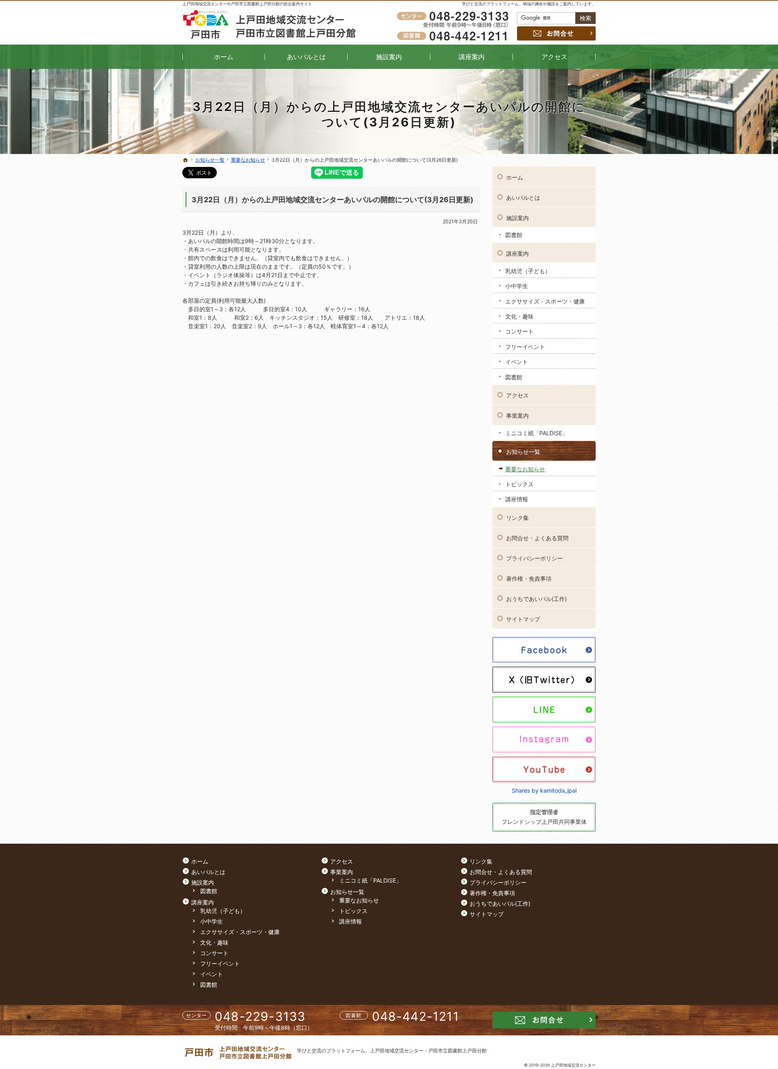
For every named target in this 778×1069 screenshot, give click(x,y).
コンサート (519, 331)
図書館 (513, 234)
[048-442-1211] (454, 36)
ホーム (514, 177)
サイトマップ (523, 619)
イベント (516, 361)
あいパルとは (523, 197)
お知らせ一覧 (523, 451)
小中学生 (516, 285)
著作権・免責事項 (528, 578)
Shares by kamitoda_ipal (544, 790)
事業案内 (517, 415)
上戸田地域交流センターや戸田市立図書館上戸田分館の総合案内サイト (247, 3)
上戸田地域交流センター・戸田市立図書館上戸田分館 (428, 1051)
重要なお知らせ (525, 469)
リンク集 (517, 517)
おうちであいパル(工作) (536, 598)
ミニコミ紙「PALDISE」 (536, 433)
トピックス (519, 484)
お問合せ (556, 33)
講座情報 (516, 499)
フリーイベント (525, 346)
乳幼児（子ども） (528, 270)
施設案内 (517, 217)
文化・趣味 (519, 316)
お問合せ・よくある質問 (537, 537)
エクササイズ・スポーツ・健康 (545, 301)
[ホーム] (185, 160)
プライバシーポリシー (534, 558)
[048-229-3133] (454, 16)
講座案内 (517, 253)
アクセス (517, 395)
